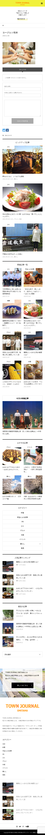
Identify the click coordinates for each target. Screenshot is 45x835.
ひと (22, 526)
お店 (22, 535)
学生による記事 (22, 517)
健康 (4, 744)
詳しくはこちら (22, 685)
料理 (22, 513)
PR (23, 521)
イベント (22, 539)
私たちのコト (21, 19)
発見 (22, 548)
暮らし (22, 544)
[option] (23, 418)
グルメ (22, 530)
